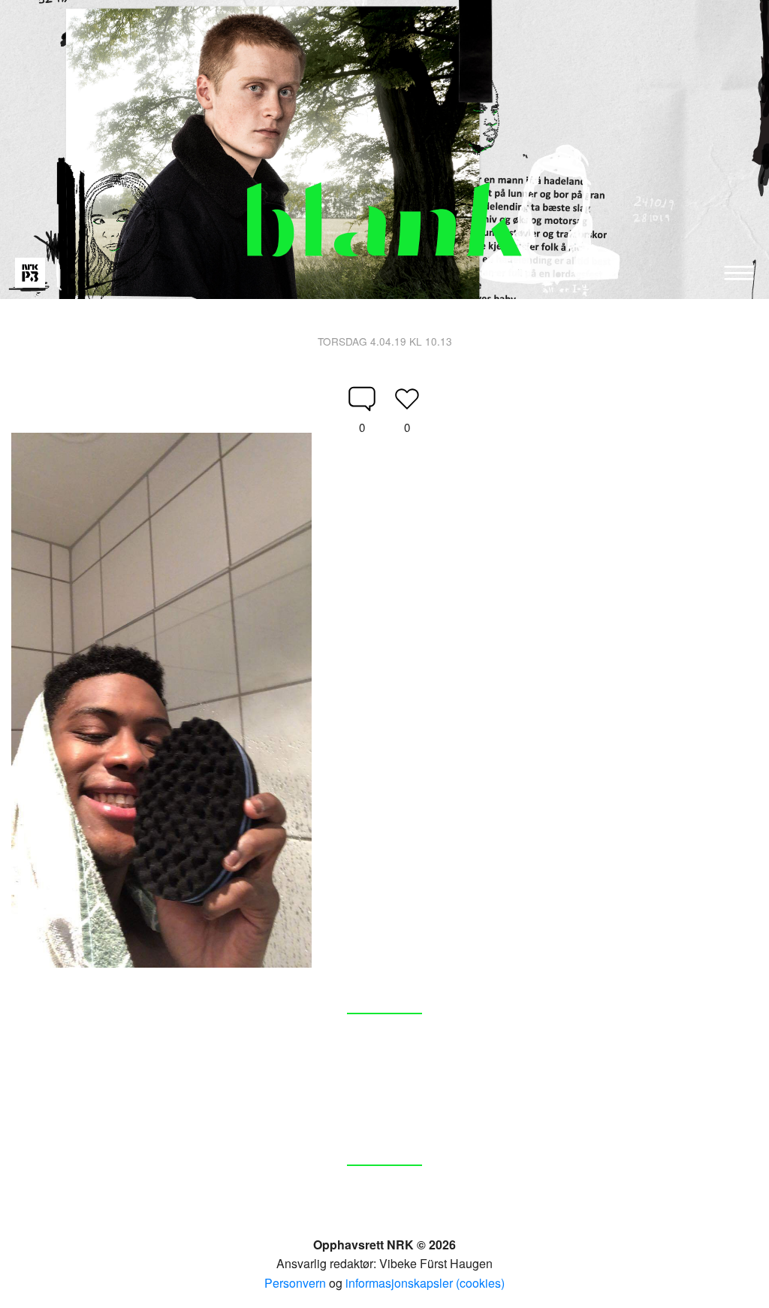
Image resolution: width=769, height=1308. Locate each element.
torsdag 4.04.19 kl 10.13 (385, 341)
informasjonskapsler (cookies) (425, 1282)
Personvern (295, 1282)
